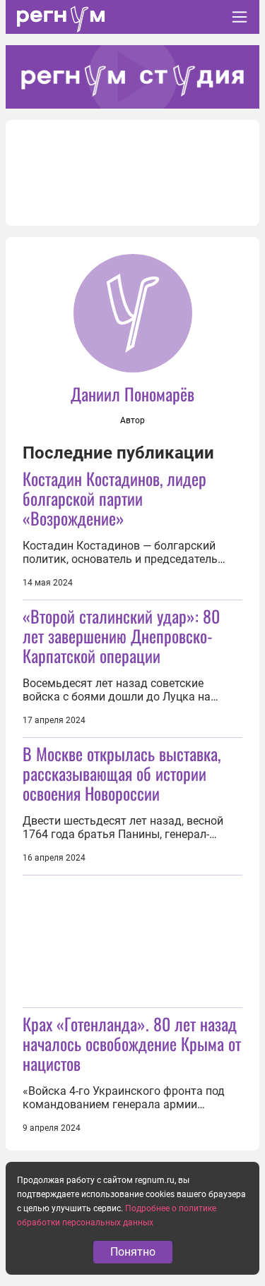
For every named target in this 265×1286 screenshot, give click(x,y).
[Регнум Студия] (132, 77)
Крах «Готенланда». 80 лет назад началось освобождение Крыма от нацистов (132, 1043)
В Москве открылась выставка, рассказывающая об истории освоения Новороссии (121, 773)
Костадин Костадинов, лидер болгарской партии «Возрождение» (114, 498)
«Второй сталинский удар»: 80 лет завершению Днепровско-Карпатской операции (121, 635)
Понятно (132, 1251)
